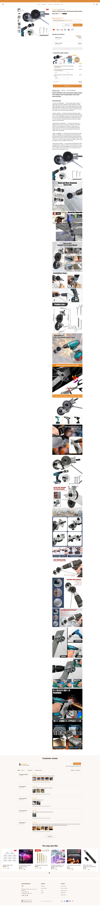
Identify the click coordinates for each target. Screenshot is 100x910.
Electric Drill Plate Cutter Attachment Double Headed (41, 818)
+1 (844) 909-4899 (25, 891)
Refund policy (63, 894)
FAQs (42, 890)
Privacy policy (63, 886)
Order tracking (44, 888)
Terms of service (64, 888)
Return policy (63, 892)
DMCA (42, 892)
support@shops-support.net (26, 893)
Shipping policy (64, 890)
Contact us (43, 886)
